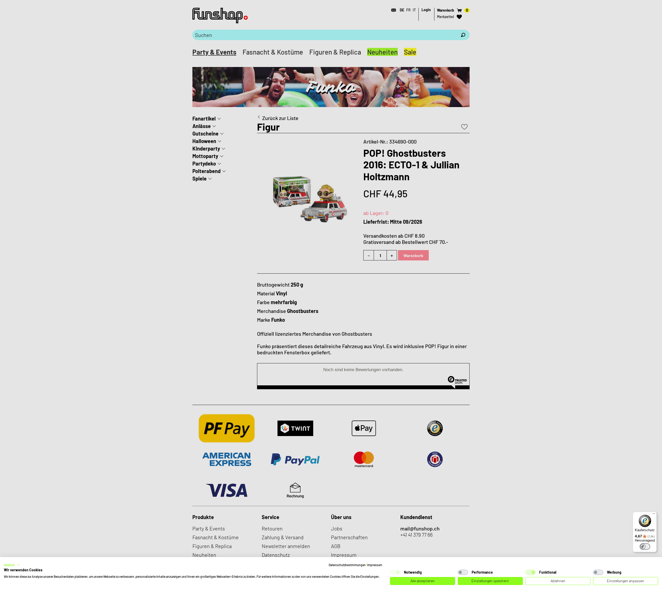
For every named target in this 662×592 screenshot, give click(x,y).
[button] (12, 565)
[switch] (645, 546)
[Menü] (654, 515)
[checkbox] (395, 572)
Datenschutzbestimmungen (347, 565)
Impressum (374, 565)
